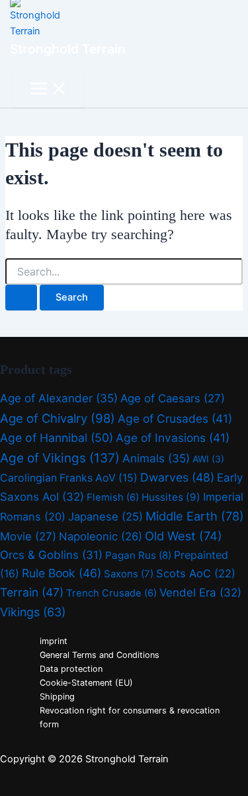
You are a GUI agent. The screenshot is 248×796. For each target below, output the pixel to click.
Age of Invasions (172, 438)
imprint (53, 641)
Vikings (32, 612)
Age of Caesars (172, 398)
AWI (208, 458)
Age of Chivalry (57, 418)
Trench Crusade (111, 593)
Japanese (105, 516)
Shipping (57, 697)
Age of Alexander (59, 398)
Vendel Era (200, 592)
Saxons (128, 573)
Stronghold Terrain (68, 49)
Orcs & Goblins (51, 554)
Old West (183, 535)
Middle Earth (194, 516)
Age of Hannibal (56, 438)
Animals (156, 458)
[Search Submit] (21, 297)
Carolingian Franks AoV (69, 478)
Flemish (113, 497)
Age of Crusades (175, 418)
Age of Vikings (60, 458)
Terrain (31, 592)
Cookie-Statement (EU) (86, 683)
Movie (28, 536)
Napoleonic (100, 536)
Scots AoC (195, 573)
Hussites (171, 497)
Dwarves (177, 477)
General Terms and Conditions (99, 655)
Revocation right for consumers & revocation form (130, 717)
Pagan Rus (138, 555)
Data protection (71, 669)
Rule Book (61, 573)
